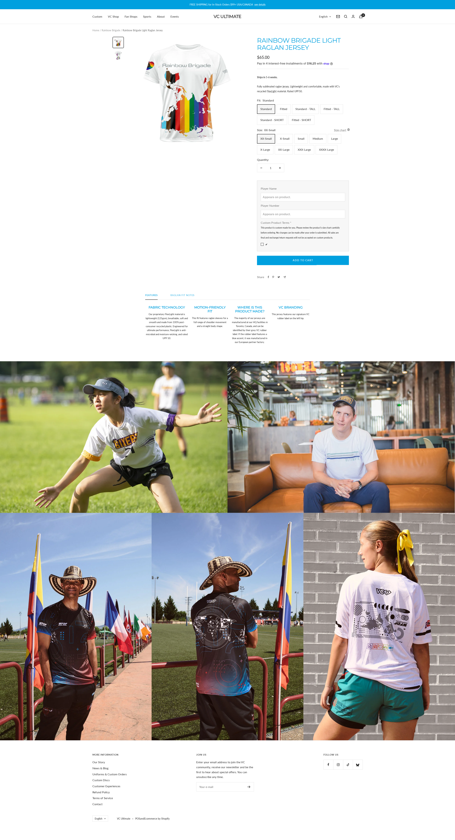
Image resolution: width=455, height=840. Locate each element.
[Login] (353, 16)
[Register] (248, 787)
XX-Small (266, 138)
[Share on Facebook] (268, 277)
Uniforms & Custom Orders (109, 774)
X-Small (285, 138)
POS (137, 818)
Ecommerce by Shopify (157, 818)
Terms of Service (102, 798)
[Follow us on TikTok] (348, 764)
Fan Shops (131, 16)
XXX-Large (304, 149)
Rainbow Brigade (111, 30)
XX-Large (284, 149)
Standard (266, 109)
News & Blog (100, 768)
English (323, 16)
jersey (286, 86)
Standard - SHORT (272, 120)
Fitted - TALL (332, 109)
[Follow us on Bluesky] (358, 764)
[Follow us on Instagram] (338, 764)
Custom (97, 16)
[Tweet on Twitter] (278, 277)
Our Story (98, 762)
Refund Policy (101, 792)
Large (334, 138)
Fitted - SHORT (301, 120)
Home (95, 30)
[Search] (345, 16)
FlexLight (272, 91)
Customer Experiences (106, 786)
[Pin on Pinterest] (273, 277)
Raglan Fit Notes (182, 295)
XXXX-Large (326, 149)
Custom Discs (101, 780)
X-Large (265, 149)
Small (301, 138)
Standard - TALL (305, 109)
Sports (147, 16)
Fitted (283, 109)
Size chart (340, 130)
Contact (97, 804)
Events (174, 16)
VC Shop (113, 16)
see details (260, 4)
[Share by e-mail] (284, 277)
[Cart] (361, 16)
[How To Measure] (347, 130)
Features (151, 295)
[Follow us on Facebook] (328, 764)
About (161, 16)
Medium (318, 138)
